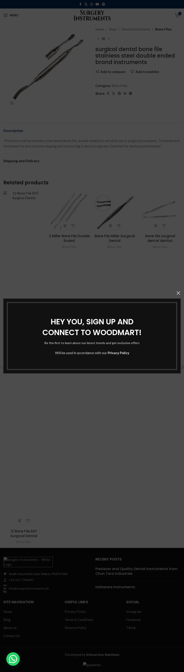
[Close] (178, 293)
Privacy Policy (118, 353)
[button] (13, 659)
